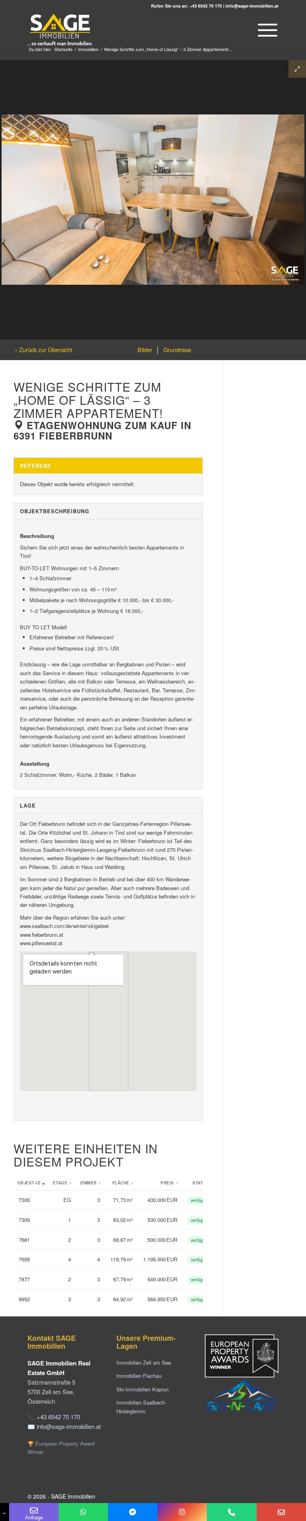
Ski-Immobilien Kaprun (142, 1389)
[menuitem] (266, 30)
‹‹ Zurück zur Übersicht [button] (43, 349)
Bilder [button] (144, 349)
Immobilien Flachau (138, 1375)
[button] (31, 1183)
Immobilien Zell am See (143, 1362)
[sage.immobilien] (132, 1512)
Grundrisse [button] (176, 349)
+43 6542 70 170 (206, 6)
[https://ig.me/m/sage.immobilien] (182, 1512)
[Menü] (266, 30)
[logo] (60, 30)
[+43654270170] (83, 1512)
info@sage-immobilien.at (252, 6)
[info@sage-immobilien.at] (281, 1512)
